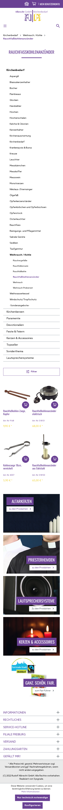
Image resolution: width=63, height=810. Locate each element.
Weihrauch (18, 282)
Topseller (12, 344)
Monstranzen (17, 183)
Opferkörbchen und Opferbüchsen (28, 207)
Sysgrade (38, 779)
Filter (33, 371)
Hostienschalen (18, 118)
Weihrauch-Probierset (23, 288)
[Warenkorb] (34, 4)
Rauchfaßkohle (19, 271)
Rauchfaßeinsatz (20, 266)
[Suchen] (57, 26)
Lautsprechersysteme (20, 358)
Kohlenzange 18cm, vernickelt (12, 467)
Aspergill (14, 76)
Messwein (15, 177)
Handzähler (15, 106)
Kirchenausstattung (20, 136)
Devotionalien (15, 325)
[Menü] (6, 26)
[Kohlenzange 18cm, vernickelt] (17, 447)
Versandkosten (12, 767)
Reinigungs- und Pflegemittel (25, 231)
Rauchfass (15, 225)
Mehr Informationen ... (31, 792)
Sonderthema (14, 351)
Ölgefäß (14, 195)
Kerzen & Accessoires (19, 338)
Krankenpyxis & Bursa (21, 147)
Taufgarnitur (16, 249)
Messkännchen (17, 165)
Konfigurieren (33, 805)
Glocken (14, 100)
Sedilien (14, 243)
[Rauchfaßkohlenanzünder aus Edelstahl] (46, 447)
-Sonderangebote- (19, 305)
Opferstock (16, 213)
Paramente (13, 318)
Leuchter (15, 159)
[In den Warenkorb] (25, 404)
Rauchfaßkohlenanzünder (26, 277)
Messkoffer (16, 171)
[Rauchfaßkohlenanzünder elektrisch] (46, 392)
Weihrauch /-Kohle (20, 255)
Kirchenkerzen (15, 311)
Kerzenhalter (16, 130)
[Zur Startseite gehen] (31, 16)
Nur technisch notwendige (32, 797)
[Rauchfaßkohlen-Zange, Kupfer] (17, 392)
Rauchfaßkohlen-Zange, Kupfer (14, 412)
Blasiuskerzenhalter (20, 82)
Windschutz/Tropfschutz (23, 299)
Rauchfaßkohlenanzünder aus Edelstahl (44, 467)
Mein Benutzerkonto (50, 4)
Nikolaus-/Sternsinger (21, 189)
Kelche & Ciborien (19, 124)
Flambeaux (15, 94)
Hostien (14, 112)
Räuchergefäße (20, 261)
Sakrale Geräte (17, 237)
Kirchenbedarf (15, 70)
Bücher (13, 88)
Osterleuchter (17, 219)
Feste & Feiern (15, 331)
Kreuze (13, 153)
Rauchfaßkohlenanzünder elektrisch (44, 412)
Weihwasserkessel (19, 293)
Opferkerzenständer (21, 201)
